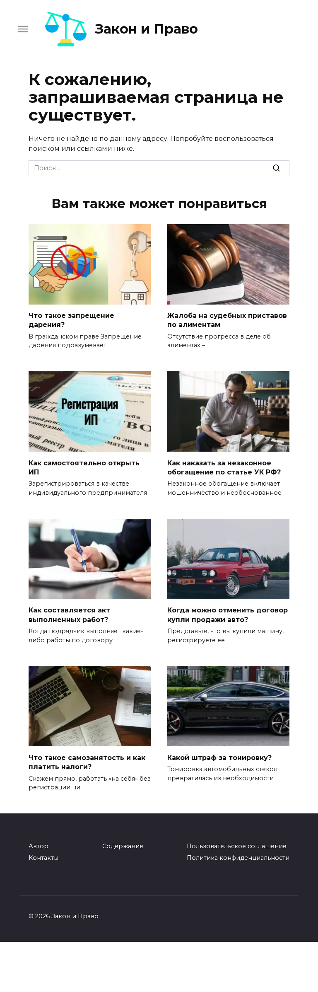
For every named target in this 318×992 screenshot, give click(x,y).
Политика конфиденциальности (238, 857)
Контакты (43, 857)
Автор (38, 846)
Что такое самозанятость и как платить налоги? (87, 761)
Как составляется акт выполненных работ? (69, 614)
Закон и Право (146, 29)
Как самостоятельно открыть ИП (84, 467)
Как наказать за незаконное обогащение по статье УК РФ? (224, 467)
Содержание (122, 846)
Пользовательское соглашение (237, 846)
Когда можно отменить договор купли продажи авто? (227, 614)
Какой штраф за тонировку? (219, 757)
